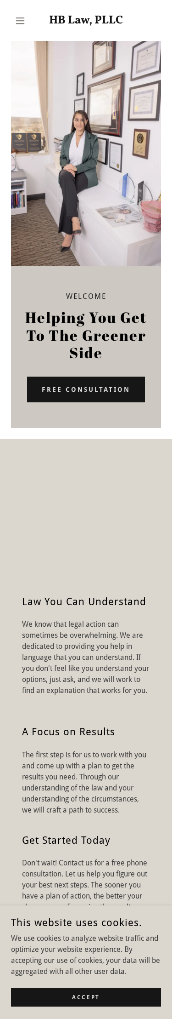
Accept (86, 997)
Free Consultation (86, 389)
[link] (86, 20)
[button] (22, 20)
